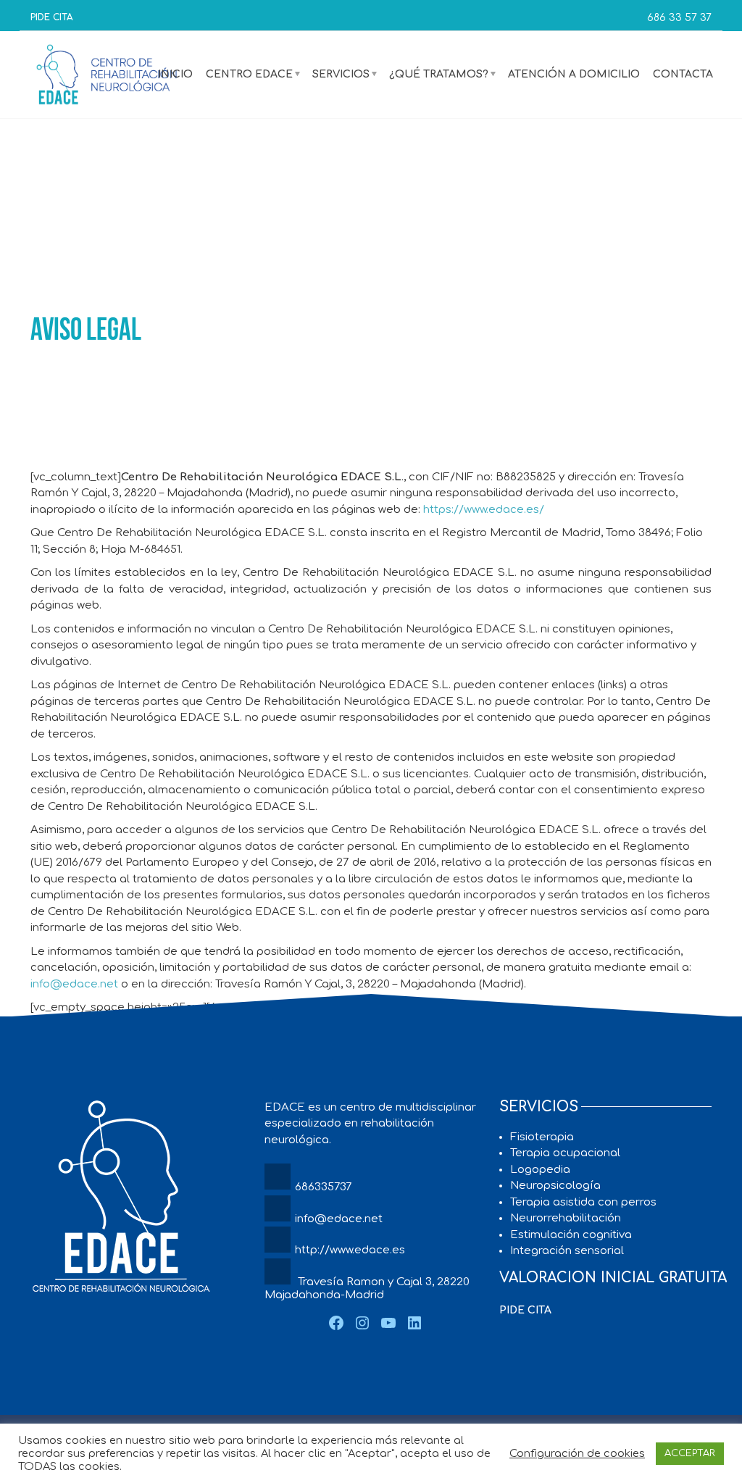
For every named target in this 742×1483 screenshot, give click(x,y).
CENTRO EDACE (249, 74)
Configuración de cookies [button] (577, 1453)
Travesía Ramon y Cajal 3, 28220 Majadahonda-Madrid (367, 1289)
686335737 (323, 1187)
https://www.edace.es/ (483, 510)
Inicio (175, 74)
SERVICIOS (341, 74)
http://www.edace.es (350, 1250)
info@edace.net (74, 984)
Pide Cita (51, 17)
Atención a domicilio (574, 74)
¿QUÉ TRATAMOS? (438, 74)
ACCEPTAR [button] (689, 1453)
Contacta (683, 74)
